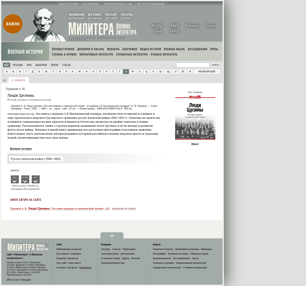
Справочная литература (167, 267)
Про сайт (68, 262)
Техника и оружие (163, 262)
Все (6, 65)
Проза (195, 258)
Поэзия (135, 258)
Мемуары (206, 249)
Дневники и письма (187, 249)
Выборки (41, 65)
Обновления (69, 249)
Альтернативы (110, 253)
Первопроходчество (112, 262)
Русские (18, 65)
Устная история (110, 258)
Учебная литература (195, 267)
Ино (29, 65)
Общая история (199, 253)
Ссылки (66, 267)
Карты (125, 258)
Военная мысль (162, 258)
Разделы (67, 258)
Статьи (66, 65)
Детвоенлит (128, 253)
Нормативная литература (191, 262)
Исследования (181, 258)
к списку (19, 80)
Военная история (25, 51)
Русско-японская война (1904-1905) (36, 159)
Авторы (105, 249)
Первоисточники (163, 249)
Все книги (68, 253)
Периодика (129, 249)
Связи (54, 65)
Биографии (159, 253)
